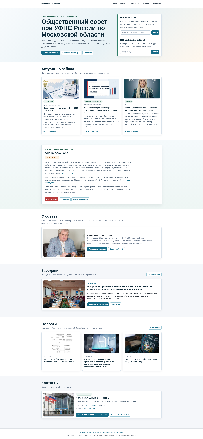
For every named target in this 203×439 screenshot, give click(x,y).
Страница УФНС (116, 249)
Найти (155, 32)
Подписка (88, 53)
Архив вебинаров (80, 199)
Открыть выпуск (50, 131)
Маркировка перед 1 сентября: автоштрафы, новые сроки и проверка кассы (101, 110)
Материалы (134, 4)
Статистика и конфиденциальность (112, 432)
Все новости (155, 327)
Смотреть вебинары (71, 53)
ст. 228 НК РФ (67, 173)
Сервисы (122, 4)
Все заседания (154, 274)
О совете (146, 4)
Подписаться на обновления (89, 432)
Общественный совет (50, 4)
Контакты (157, 4)
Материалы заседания (98, 304)
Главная (114, 4)
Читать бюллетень (51, 53)
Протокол (115, 304)
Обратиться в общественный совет (92, 414)
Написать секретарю (120, 414)
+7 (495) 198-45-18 (91, 405)
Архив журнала (131, 131)
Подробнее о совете (97, 249)
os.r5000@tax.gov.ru (89, 409)
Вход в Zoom (51, 199)
